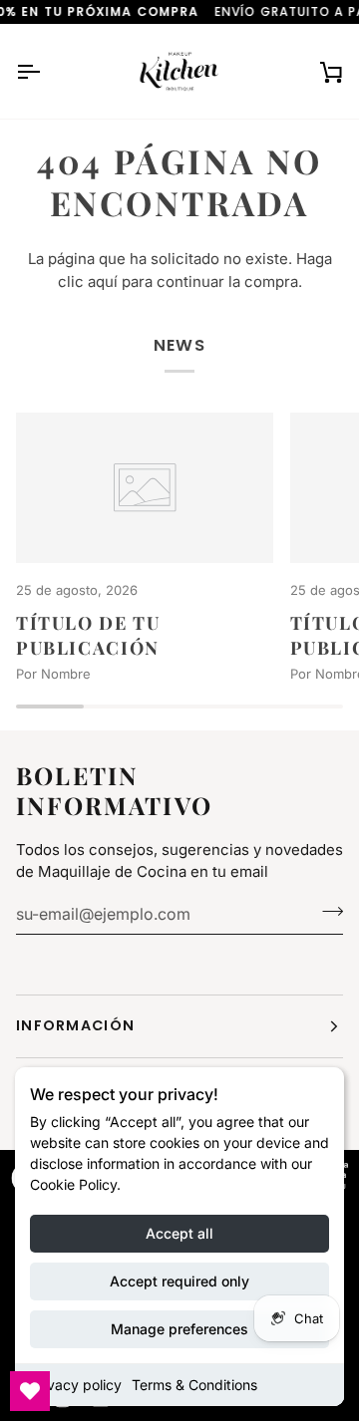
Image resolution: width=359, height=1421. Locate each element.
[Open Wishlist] (30, 1391)
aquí (103, 281)
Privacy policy (76, 1384)
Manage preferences (179, 1328)
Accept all (179, 1233)
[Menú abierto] (46, 71)
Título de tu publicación (88, 635)
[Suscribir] (326, 912)
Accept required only (179, 1281)
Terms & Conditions (194, 1384)
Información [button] (75, 1025)
